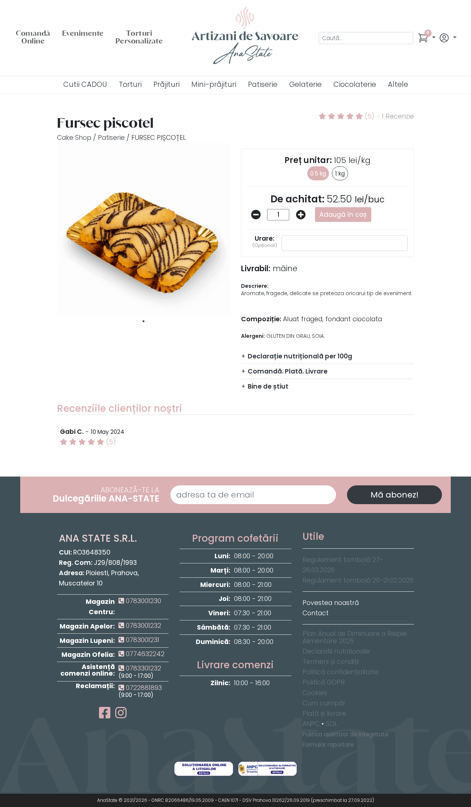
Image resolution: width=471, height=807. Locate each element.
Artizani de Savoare (245, 47)
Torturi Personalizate (139, 38)
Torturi (130, 84)
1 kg (340, 173)
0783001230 (142, 601)
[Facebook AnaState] (106, 715)
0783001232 (142, 625)
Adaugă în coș (343, 214)
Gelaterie (305, 84)
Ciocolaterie (354, 84)
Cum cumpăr (324, 703)
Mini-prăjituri (213, 84)
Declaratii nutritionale (336, 651)
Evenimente (83, 34)
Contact (315, 613)
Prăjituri (166, 84)
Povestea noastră (330, 602)
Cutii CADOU (85, 84)
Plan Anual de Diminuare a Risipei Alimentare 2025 (354, 637)
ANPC (311, 723)
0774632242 (144, 654)
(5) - (388, 116)
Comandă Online (33, 38)
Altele (398, 84)
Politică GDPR (323, 682)
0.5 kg (318, 173)
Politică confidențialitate (340, 672)
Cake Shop (74, 137)
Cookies (314, 693)
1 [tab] (143, 321)
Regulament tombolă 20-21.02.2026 (358, 580)
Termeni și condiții (330, 661)
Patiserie (262, 84)
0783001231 (141, 640)
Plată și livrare (324, 713)
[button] (426, 37)
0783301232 (142, 668)
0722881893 (143, 687)
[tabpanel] (143, 229)
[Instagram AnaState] (121, 715)
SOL (331, 723)
